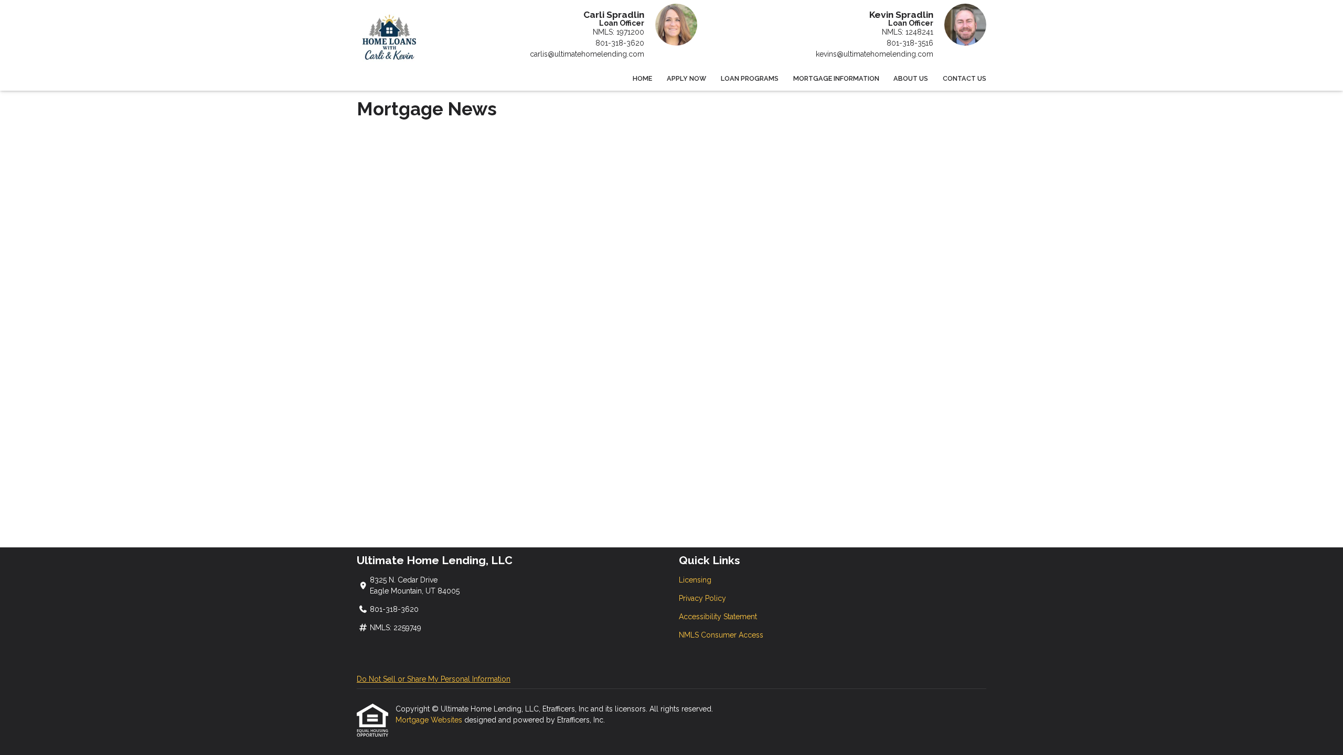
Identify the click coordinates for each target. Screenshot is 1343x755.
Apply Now (686, 78)
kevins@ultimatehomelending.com (874, 54)
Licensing (695, 580)
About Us (910, 78)
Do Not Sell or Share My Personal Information (433, 679)
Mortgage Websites (430, 720)
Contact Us (964, 78)
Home (642, 78)
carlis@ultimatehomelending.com (587, 54)
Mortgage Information (836, 78)
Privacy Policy (702, 598)
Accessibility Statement (718, 616)
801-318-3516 (910, 43)
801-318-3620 (619, 43)
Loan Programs (750, 78)
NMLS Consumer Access (721, 635)
